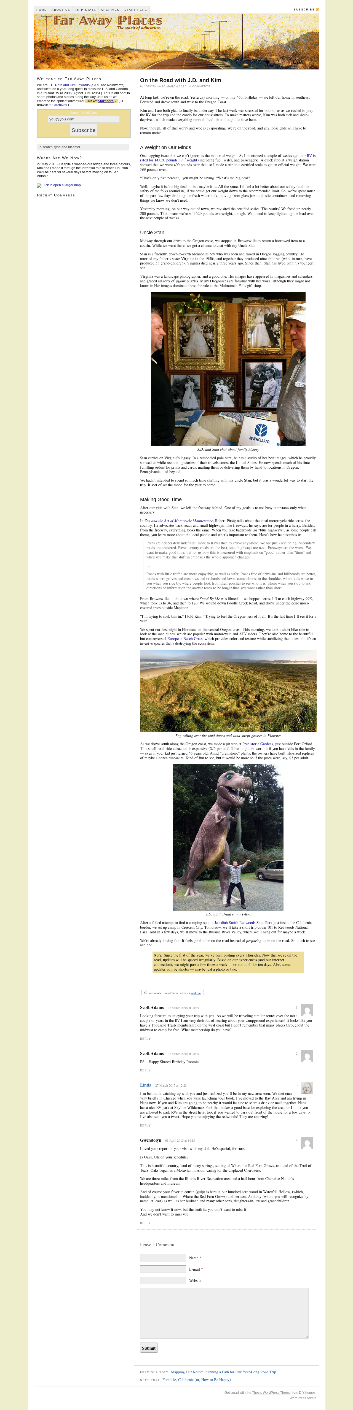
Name (195, 1257)
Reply (145, 1038)
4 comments (199, 86)
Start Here (135, 9)
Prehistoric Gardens (257, 743)
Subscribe (304, 9)
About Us (61, 9)
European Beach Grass (184, 638)
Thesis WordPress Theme (271, 1393)
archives (60, 105)
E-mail (196, 1269)
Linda (145, 1085)
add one (196, 993)
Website (195, 1280)
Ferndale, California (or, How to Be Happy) (196, 1379)
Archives (110, 9)
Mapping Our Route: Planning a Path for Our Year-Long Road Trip (223, 1371)
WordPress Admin (303, 1398)
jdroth (150, 86)
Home (41, 9)
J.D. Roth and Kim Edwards (69, 85)
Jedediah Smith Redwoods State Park (243, 922)
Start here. (106, 101)
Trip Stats (85, 9)
